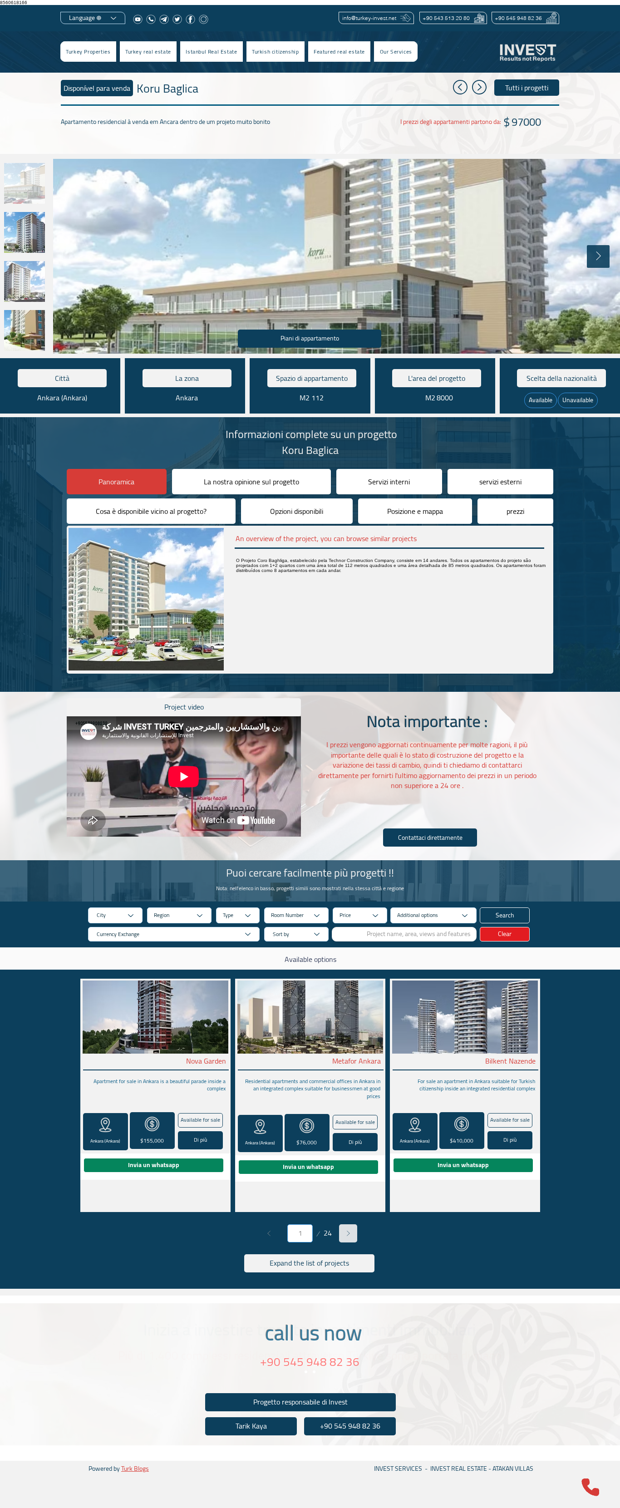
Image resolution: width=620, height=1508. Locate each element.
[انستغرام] (203, 19)
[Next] (348, 1233)
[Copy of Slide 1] (314, 1371)
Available (540, 400)
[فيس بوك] (190, 19)
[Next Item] (598, 256)
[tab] (117, 481)
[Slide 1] (306, 1371)
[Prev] (269, 1233)
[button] (148, 51)
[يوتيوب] (138, 19)
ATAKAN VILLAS (512, 1468)
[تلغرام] (164, 19)
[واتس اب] (151, 19)
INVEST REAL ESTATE (458, 1468)
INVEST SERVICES (398, 1468)
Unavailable (577, 400)
